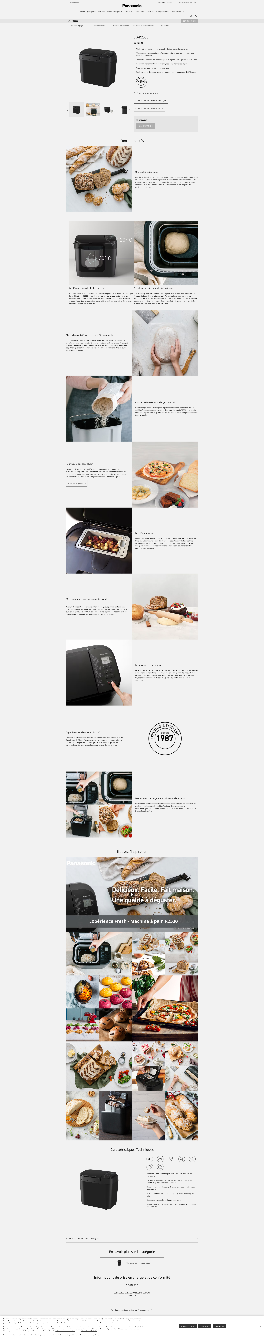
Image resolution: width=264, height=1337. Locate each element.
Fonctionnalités (99, 25)
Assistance (165, 25)
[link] (132, 1310)
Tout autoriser (219, 1326)
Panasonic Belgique (73, 2)
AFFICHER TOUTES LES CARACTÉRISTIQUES (82, 1239)
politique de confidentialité (88, 1331)
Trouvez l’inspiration (121, 25)
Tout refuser (205, 1326)
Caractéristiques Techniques (143, 25)
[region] (132, 1326)
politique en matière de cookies (65, 1331)
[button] (76, 109)
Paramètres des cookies (188, 1326)
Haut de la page (77, 25)
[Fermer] (260, 1326)
